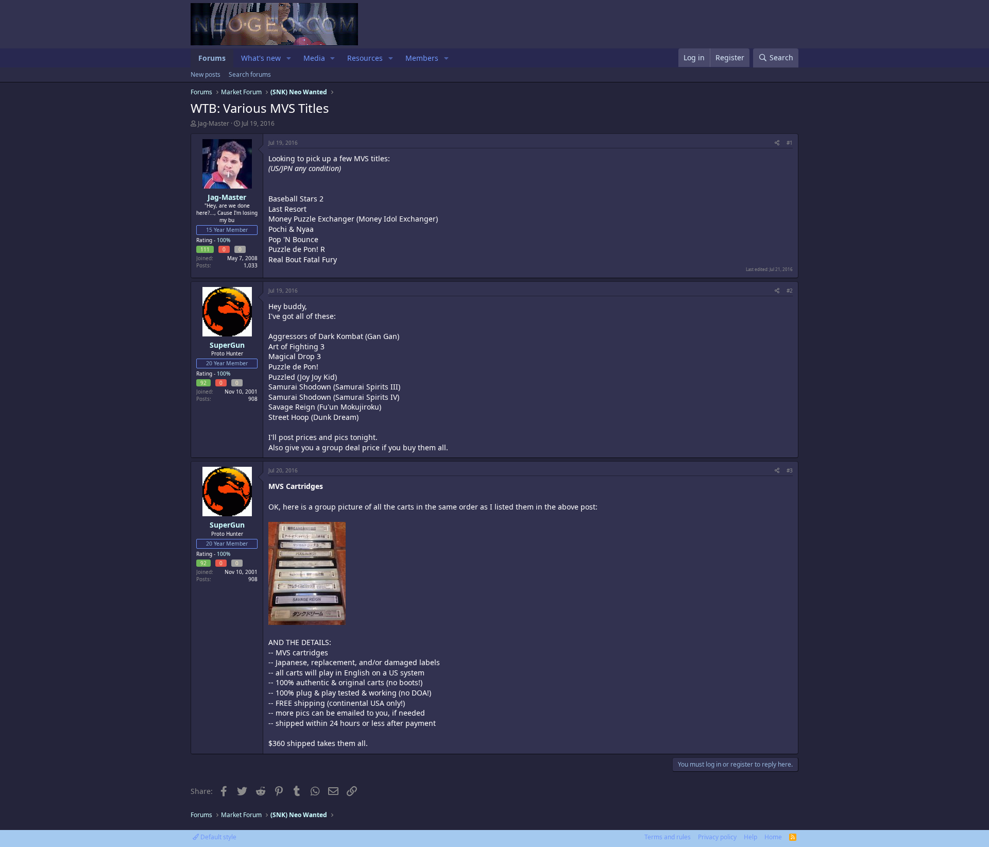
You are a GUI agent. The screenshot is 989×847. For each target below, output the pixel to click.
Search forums (250, 74)
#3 (790, 470)
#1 (790, 142)
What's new (261, 58)
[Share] (777, 143)
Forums (212, 58)
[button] (289, 58)
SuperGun (227, 345)
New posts (205, 74)
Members (421, 58)
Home (773, 837)
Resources (365, 58)
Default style (217, 837)
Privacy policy (717, 837)
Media (314, 58)
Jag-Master (213, 123)
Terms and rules (667, 837)
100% (223, 240)
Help (750, 837)
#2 (790, 290)
